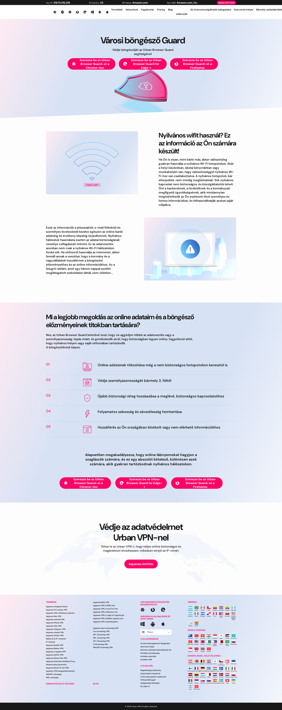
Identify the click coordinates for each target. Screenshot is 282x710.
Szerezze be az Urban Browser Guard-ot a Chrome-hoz (95, 64)
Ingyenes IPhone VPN (54, 623)
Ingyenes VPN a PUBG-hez (104, 605)
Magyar (150, 632)
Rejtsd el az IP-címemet (56, 639)
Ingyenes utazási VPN (55, 632)
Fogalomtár (147, 9)
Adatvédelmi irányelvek (150, 673)
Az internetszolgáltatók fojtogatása (210, 9)
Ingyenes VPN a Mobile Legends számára (109, 618)
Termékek (117, 9)
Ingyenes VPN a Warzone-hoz (105, 612)
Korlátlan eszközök (148, 656)
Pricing (161, 9)
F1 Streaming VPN (100, 644)
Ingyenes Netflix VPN (54, 655)
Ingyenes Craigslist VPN (56, 652)
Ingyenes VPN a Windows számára (60, 613)
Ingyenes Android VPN (55, 619)
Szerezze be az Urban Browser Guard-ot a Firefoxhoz (197, 64)
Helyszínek (132, 9)
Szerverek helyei (243, 9)
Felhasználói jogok (148, 680)
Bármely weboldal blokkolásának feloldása (156, 650)
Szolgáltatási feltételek (150, 683)
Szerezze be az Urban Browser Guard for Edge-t (146, 64)
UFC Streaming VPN (101, 641)
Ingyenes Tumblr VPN (55, 635)
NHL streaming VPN (101, 638)
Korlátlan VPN (146, 659)
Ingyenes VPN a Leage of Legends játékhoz (109, 615)
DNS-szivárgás (52, 677)
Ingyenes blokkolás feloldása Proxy (60, 661)
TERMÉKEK (51, 602)
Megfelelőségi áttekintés (150, 670)
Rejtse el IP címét (226, 2)
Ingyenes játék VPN (101, 602)
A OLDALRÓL (146, 666)
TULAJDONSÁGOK (149, 639)
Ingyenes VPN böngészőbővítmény (60, 671)
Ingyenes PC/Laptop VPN (56, 610)
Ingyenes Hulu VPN (53, 626)
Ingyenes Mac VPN (53, 616)
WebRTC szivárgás (54, 674)
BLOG (96, 684)
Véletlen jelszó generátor (56, 664)
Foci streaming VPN (101, 631)
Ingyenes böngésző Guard (57, 606)
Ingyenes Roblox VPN (54, 648)
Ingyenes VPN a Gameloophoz (105, 622)
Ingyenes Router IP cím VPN (57, 668)
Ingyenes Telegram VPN (56, 629)
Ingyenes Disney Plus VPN (56, 658)
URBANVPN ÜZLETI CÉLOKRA (60, 684)
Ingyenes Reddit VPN (54, 645)
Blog (170, 9)
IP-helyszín (50, 642)
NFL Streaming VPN (101, 634)
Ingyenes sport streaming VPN (105, 628)
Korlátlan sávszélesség (150, 653)
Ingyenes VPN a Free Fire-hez (105, 609)
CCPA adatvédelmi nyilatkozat (153, 677)
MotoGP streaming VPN (103, 647)
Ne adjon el (145, 686)
